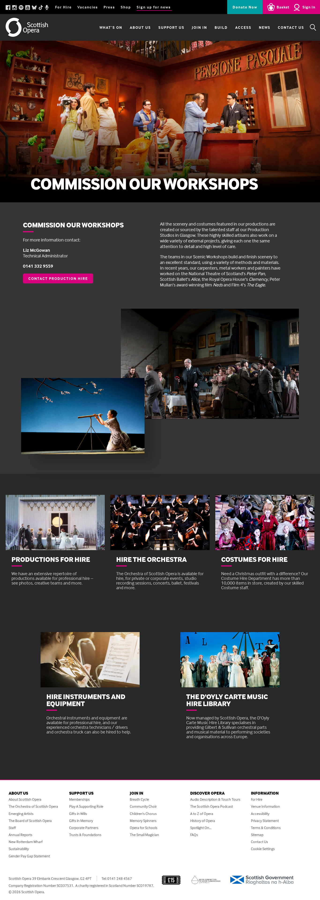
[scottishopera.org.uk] (31, 27)
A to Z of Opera (201, 813)
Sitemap (257, 835)
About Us (140, 27)
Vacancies (87, 7)
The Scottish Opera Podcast (211, 806)
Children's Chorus (143, 813)
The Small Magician (144, 835)
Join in (199, 27)
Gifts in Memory (81, 821)
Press (109, 7)
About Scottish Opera (25, 799)
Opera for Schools (143, 828)
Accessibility (260, 813)
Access (243, 27)
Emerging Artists (21, 813)
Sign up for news (154, 7)
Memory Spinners (143, 821)
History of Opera (202, 821)
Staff (12, 828)
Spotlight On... (200, 828)
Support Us (171, 27)
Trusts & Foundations (85, 835)
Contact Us (291, 27)
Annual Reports (20, 835)
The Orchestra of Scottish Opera (33, 806)
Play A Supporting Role (86, 806)
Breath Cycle (139, 799)
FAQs (194, 835)
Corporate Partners (83, 828)
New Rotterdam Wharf (26, 842)
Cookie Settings (263, 849)
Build (221, 27)
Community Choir (143, 806)
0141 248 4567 (119, 878)
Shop (126, 7)
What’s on (111, 27)
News (264, 27)
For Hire (63, 7)
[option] (160, 121)
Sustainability (19, 849)
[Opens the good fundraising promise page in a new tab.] (206, 879)
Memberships (79, 799)
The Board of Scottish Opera (30, 821)
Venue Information (265, 806)
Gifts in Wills (78, 813)
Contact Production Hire (58, 278)
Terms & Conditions (266, 828)
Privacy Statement (265, 821)
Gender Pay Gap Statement (29, 856)
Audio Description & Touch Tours (215, 799)
